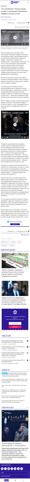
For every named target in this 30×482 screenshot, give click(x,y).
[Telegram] (15, 480)
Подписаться (15, 224)
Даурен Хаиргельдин (6, 17)
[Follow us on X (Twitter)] (5, 468)
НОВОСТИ (5, 370)
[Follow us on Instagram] (12, 468)
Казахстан (4, 6)
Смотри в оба (8, 407)
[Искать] (23, 480)
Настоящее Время (8, 114)
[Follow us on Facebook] (2, 468)
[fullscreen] (27, 44)
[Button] (11, 23)
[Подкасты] (21, 468)
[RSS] (18, 468)
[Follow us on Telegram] (15, 468)
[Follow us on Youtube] (8, 468)
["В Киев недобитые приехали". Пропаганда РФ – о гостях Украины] (15, 426)
